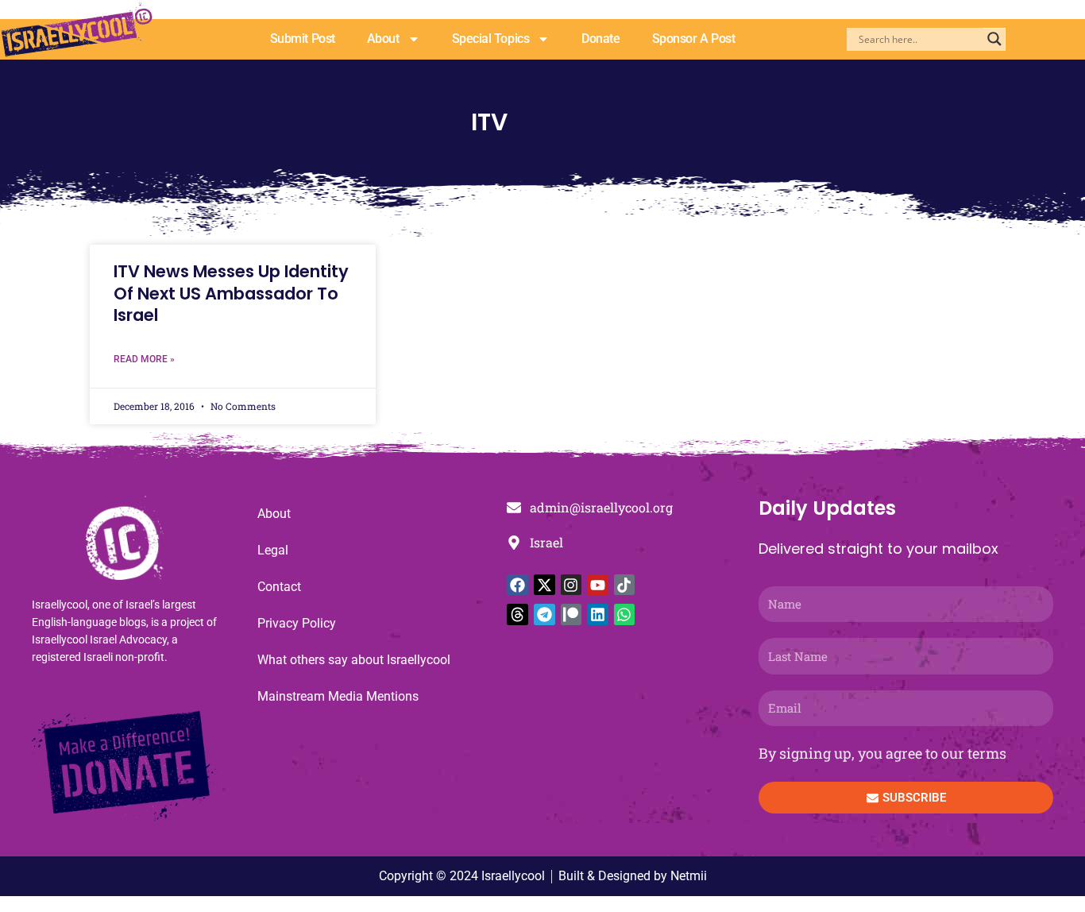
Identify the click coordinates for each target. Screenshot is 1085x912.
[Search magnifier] (994, 39)
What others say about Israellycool (353, 659)
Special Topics (491, 38)
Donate (600, 38)
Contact (279, 586)
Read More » (144, 359)
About (383, 38)
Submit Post (302, 38)
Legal (272, 550)
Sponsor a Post (694, 38)
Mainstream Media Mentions (338, 696)
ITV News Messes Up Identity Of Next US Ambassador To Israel (231, 293)
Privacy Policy (296, 623)
